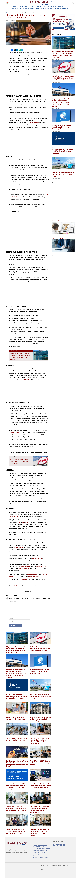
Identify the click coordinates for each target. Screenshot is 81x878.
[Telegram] (64, 845)
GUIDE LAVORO (58, 8)
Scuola (32, 6)
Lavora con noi (50, 869)
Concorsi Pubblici (26, 6)
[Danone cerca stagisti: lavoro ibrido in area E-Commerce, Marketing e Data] (40, 660)
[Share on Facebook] (12, 50)
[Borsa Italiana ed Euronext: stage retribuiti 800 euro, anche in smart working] (40, 708)
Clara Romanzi (17, 585)
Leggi (65, 6)
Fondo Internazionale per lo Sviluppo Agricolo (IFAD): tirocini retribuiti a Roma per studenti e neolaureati (17, 697)
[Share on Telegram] (22, 50)
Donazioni (60, 869)
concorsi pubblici (34, 122)
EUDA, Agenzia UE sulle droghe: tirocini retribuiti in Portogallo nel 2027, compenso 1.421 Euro (40, 785)
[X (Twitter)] (57, 845)
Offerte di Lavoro (17, 6)
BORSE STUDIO (39, 8)
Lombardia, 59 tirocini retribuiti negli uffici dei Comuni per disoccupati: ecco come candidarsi (40, 832)
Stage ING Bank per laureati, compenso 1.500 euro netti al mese (15, 719)
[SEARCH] (73, 2)
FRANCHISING (15, 8)
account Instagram (33, 576)
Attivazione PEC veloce (39, 852)
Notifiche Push (43, 869)
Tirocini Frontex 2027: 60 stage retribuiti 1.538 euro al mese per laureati (40, 763)
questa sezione (18, 547)
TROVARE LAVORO (46, 8)
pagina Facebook (24, 568)
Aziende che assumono (40, 6)
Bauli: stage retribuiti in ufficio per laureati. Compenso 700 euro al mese (40, 696)
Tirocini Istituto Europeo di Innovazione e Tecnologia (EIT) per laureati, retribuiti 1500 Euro (16, 808)
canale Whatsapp (32, 574)
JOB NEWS (20, 8)
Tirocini (54, 6)
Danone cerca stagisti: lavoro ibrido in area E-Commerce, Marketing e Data (39, 671)
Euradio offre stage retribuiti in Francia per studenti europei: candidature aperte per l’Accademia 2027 (40, 809)
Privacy (64, 865)
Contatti (47, 865)
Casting (47, 6)
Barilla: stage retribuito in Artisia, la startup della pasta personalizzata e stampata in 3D (17, 763)
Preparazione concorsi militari (40, 857)
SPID (19, 522)
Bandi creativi (60, 6)
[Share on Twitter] (15, 50)
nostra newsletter (25, 566)
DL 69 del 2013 (24, 380)
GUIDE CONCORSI (64, 8)
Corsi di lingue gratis (38, 854)
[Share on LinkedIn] (17, 50)
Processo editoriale (53, 865)
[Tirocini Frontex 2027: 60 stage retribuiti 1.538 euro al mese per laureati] (40, 752)
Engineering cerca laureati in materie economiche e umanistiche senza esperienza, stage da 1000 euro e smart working (16, 673)
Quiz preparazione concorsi (40, 845)
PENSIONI (52, 8)
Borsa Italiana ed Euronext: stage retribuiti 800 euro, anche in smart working (40, 719)
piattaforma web (14, 516)
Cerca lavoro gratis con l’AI (40, 850)
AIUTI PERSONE (33, 8)
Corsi (51, 6)
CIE (23, 522)
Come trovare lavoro (38, 855)
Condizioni (55, 869)
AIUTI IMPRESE (26, 8)
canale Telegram (41, 566)
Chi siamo (43, 865)
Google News (24, 580)
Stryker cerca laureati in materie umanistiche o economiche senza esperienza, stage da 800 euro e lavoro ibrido (16, 649)
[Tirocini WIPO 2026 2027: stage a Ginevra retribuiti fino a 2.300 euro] (17, 729)
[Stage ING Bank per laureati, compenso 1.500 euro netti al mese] (17, 708)
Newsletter (60, 865)
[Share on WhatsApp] (20, 50)
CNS (26, 522)
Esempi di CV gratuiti (38, 846)
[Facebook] (54, 845)
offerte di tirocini (37, 558)
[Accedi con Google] (7, 3)
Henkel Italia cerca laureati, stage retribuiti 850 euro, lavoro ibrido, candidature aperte (40, 648)
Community (69, 865)
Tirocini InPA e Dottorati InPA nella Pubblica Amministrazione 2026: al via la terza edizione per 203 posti (16, 786)
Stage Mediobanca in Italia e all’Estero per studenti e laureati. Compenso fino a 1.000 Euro (16, 831)
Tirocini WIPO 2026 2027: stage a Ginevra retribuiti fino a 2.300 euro (16, 740)
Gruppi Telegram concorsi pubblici (42, 848)
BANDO (31, 543)
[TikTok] (60, 845)
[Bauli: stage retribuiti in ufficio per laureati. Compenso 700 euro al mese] (40, 685)
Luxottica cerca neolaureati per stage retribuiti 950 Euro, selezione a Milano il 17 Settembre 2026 (40, 741)
